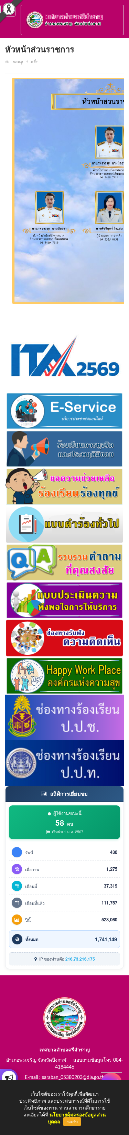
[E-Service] (64, 409)
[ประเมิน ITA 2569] (64, 356)
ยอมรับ (72, 1121)
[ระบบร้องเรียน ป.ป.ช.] (9, 1078)
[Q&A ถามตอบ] (64, 561)
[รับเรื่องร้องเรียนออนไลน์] (64, 636)
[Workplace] (64, 674)
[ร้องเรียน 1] (64, 447)
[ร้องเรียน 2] (64, 485)
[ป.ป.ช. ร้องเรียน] (64, 716)
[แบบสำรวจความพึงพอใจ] (64, 599)
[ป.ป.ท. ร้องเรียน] (64, 762)
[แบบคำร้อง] (64, 523)
